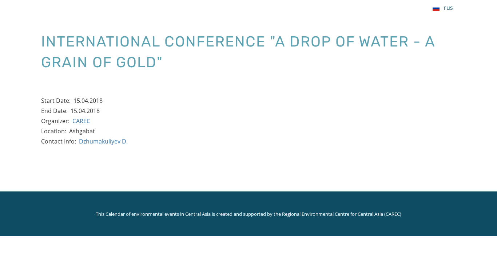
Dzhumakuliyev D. (103, 141)
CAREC (81, 121)
